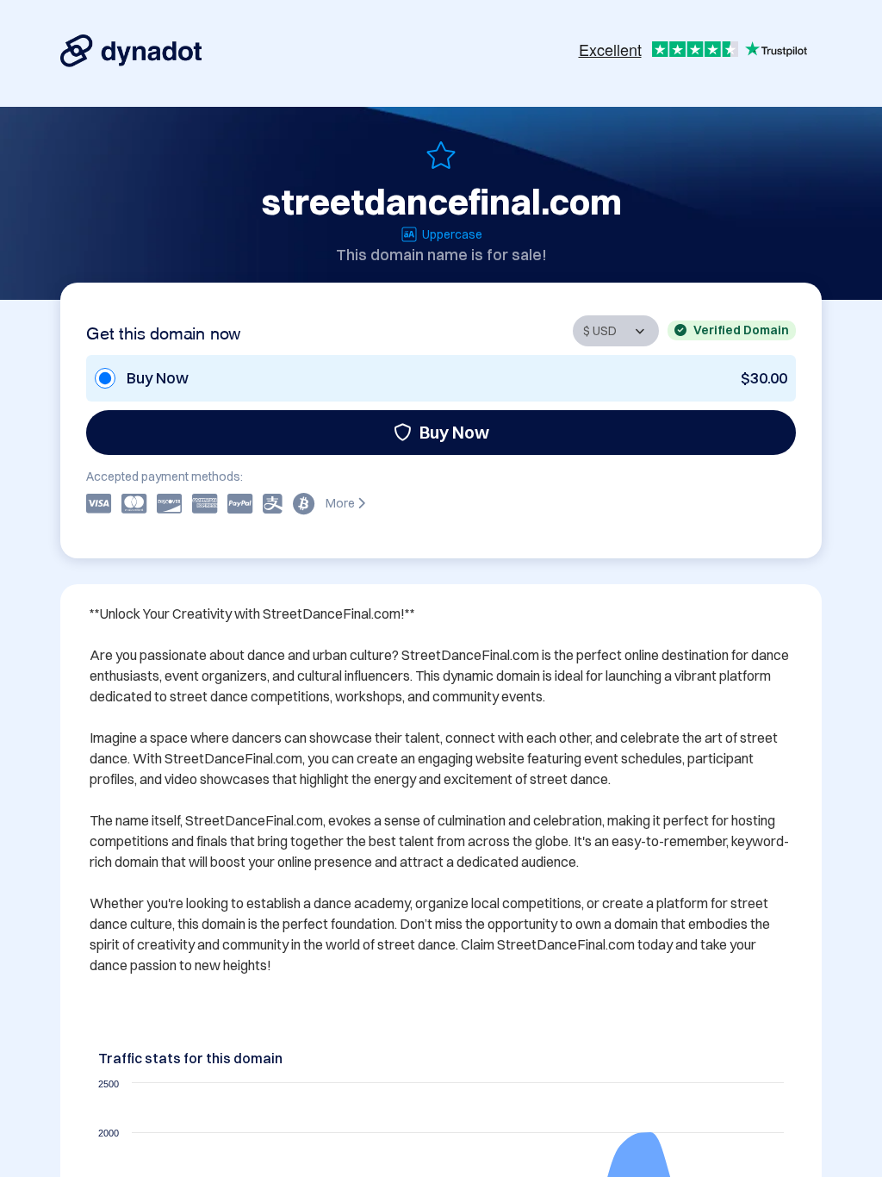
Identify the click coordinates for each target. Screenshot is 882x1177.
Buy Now (454, 432)
